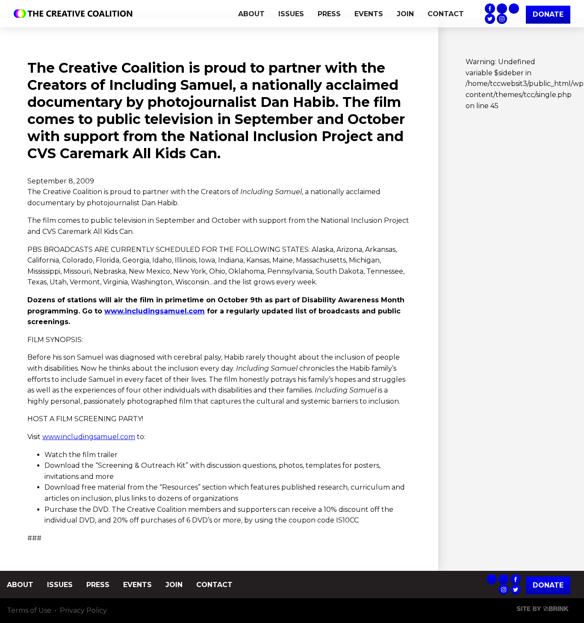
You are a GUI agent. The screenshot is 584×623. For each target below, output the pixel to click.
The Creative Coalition (75, 13)
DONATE (548, 14)
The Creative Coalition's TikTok (514, 8)
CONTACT (446, 14)
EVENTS (368, 14)
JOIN (405, 14)
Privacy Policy (83, 610)
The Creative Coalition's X (490, 19)
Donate (548, 586)
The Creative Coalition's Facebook (490, 8)
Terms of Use (29, 610)
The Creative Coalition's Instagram (502, 19)
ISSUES (291, 14)
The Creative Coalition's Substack (502, 8)
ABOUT (251, 14)
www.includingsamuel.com (154, 311)
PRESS (329, 14)
